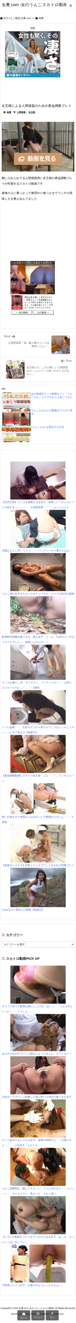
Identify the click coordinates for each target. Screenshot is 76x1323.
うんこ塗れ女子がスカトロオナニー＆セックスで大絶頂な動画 (38, 593)
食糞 (41, 18)
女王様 (31, 112)
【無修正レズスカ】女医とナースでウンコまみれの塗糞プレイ (38, 865)
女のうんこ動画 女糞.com (17, 18)
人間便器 (21, 112)
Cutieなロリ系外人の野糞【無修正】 (23, 909)
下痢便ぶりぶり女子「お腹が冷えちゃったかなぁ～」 (33, 1285)
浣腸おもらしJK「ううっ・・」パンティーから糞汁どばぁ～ (37, 550)
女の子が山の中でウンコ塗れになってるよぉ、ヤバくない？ (37, 1053)
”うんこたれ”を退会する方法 (47, 426)
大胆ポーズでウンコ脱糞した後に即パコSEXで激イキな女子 (36, 1096)
